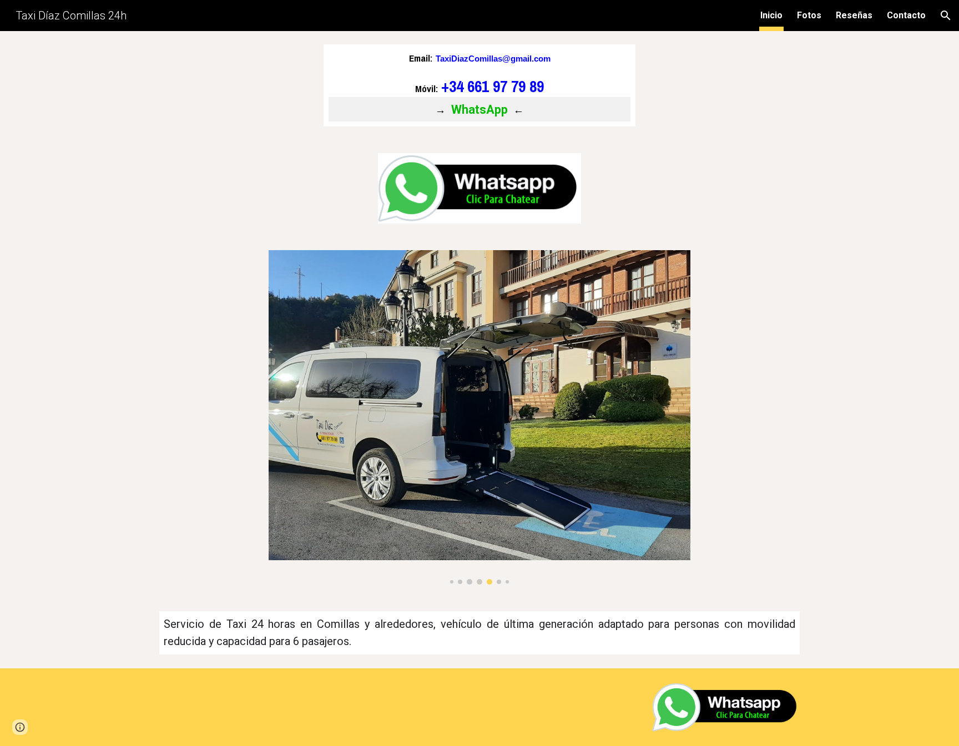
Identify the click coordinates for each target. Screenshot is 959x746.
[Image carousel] (479, 417)
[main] (479, 85)
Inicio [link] (771, 15)
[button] (945, 15)
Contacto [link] (906, 15)
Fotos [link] (809, 15)
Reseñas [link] (854, 15)
